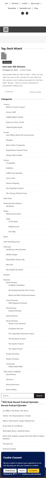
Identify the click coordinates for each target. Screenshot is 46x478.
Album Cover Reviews (17, 323)
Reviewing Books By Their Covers (21, 290)
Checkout (14, 3)
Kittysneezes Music (13, 214)
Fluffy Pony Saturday (14, 173)
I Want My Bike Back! (14, 127)
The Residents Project (17, 339)
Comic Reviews (12, 300)
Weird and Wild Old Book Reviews (21, 295)
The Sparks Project (15, 344)
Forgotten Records (15, 329)
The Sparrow (8, 444)
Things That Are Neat (14, 155)
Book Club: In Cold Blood (13, 426)
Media (6, 211)
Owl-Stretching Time (12, 242)
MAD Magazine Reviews (17, 303)
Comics (6, 104)
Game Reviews (12, 316)
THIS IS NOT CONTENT (12, 372)
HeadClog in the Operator (16, 249)
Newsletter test (25, 8)
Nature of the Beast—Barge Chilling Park (18, 421)
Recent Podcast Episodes (13, 405)
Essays (6, 132)
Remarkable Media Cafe (15, 260)
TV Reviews (10, 364)
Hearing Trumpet (9, 449)
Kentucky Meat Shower (13, 203)
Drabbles (9, 168)
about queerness (12, 384)
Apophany (10, 206)
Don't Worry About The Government (20, 135)
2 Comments (9, 92)
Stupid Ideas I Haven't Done (17, 150)
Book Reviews (11, 282)
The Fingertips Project (14, 188)
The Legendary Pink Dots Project (21, 334)
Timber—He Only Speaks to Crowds (17, 416)
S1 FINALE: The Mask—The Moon (15, 411)
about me (9, 379)
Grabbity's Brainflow (16, 285)
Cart (6, 3)
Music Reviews (12, 321)
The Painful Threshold (14, 270)
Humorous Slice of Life (15, 122)
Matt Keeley (26, 70)
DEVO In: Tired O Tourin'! (15, 107)
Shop (36, 8)
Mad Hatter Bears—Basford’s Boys (16, 431)
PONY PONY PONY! (15, 367)
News (6, 237)
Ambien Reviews (15, 311)
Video (8, 219)
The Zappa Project (15, 349)
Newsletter (12, 8)
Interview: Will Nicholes (13, 66)
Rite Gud (9, 265)
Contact (24, 3)
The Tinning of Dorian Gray (16, 193)
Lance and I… (11, 178)
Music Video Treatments (15, 145)
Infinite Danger (12, 254)
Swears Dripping (12, 183)
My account (35, 3)
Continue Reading (35, 92)
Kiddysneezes (13, 227)
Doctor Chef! (11, 112)
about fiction (11, 374)
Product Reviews (12, 354)
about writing (11, 389)
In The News (13, 221)
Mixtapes (9, 140)
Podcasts (7, 247)
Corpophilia (10, 163)
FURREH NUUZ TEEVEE (14, 117)
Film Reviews (11, 308)
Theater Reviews (12, 359)
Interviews (7, 62)
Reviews (7, 280)
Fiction (6, 160)
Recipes (7, 275)
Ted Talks (12, 232)
